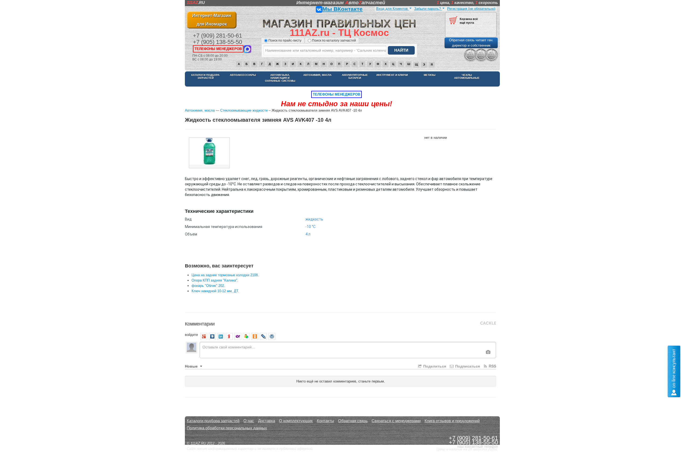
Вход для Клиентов (392, 9)
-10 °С (310, 227)
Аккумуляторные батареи (355, 76)
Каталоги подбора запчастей (205, 76)
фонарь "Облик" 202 (208, 286)
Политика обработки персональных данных (227, 428)
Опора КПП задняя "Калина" (214, 280)
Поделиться (434, 366)
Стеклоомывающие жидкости (244, 110)
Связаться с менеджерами (396, 420)
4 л (307, 234)
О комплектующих (296, 420)
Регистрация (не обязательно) (471, 9)
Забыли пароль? (428, 9)
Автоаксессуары (243, 75)
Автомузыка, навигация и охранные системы (280, 78)
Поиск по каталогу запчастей (334, 40)
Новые (192, 366)
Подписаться (467, 366)
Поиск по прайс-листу (284, 40)
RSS (492, 366)
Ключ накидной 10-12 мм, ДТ (215, 291)
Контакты (325, 420)
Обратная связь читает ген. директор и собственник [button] (471, 42)
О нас (248, 420)
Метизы (429, 75)
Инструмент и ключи (392, 75)
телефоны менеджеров (218, 49)
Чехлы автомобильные (467, 76)
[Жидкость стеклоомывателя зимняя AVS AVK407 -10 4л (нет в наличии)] (209, 153)
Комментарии (200, 323)
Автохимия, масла (317, 75)
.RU (196, 2)
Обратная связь (353, 420)
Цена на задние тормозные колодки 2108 (225, 275)
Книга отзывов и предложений (452, 420)
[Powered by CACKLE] (488, 323)
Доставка (266, 420)
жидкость (314, 219)
